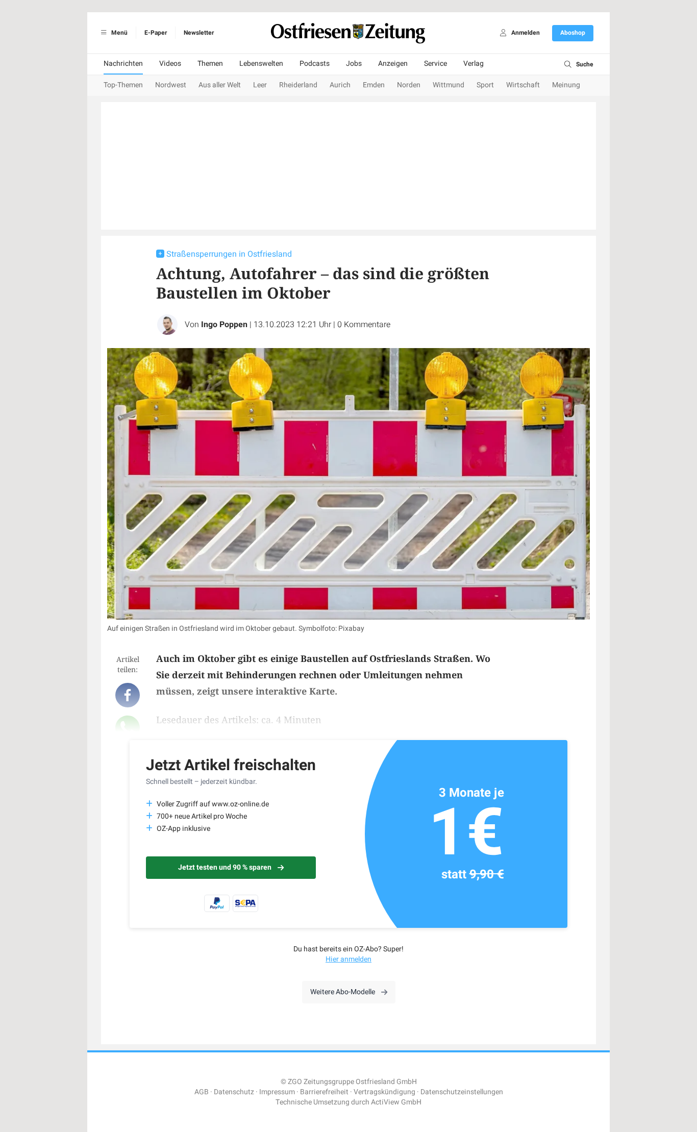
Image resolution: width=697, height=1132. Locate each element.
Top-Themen (123, 85)
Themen (210, 63)
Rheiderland (298, 85)
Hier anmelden (348, 959)
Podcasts (315, 63)
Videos (170, 63)
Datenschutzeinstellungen (461, 1092)
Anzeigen (393, 63)
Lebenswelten (261, 63)
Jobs (354, 63)
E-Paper (155, 33)
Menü (119, 32)
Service (435, 63)
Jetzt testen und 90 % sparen (224, 867)
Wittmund (448, 85)
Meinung (566, 85)
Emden (374, 85)
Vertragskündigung (384, 1092)
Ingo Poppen (224, 324)
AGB (201, 1092)
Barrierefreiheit (324, 1092)
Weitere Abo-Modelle (342, 992)
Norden (408, 85)
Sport (485, 85)
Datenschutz (234, 1092)
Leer (260, 85)
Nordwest (170, 85)
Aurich (340, 85)
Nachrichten (123, 63)
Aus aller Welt (219, 85)
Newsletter (199, 33)
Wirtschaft (523, 85)
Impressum (277, 1092)
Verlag (473, 63)
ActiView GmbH (396, 1102)
